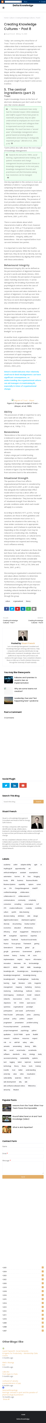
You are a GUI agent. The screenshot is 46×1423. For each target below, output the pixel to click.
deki (28, 916)
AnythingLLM (8, 869)
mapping (19, 987)
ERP (5, 936)
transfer (6, 1070)
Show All (6, 1399)
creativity (29, 908)
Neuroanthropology (9, 1390)
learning (6, 983)
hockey (22, 955)
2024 (23, 1271)
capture (30, 884)
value (15, 1074)
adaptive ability (26, 865)
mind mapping (8, 995)
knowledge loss (36, 971)
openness (7, 1007)
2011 (23, 1315)
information (37, 959)
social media (21, 1050)
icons (35, 955)
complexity (32, 900)
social (11, 1050)
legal (13, 983)
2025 (23, 1267)
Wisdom (16, 1090)
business (20, 880)
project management (11, 1030)
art (29, 869)
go (33, 948)
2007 (23, 1331)
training (38, 1066)
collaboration (24, 892)
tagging (12, 1062)
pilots (29, 1015)
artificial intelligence (10, 873)
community (21, 900)
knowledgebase (23, 979)
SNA (5, 1050)
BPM (12, 880)
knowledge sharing (29, 975)
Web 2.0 (27, 1078)
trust (13, 1070)
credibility (38, 908)
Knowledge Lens (22, 971)
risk (5, 1042)
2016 (23, 1295)
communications (9, 900)
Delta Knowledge (23, 5)
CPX (5, 908)
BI (24, 876)
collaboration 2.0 (9, 896)
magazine (37, 983)
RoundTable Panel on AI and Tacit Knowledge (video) (27, 1117)
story (24, 1054)
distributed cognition (28, 920)
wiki (26, 1082)
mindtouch (20, 995)
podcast (6, 1019)
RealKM (35, 1034)
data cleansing (24, 912)
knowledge (37, 967)
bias (29, 876)
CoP (37, 904)
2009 (23, 1323)
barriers (17, 876)
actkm (15, 865)
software (7, 1054)
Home (6, 18)
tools (30, 1066)
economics (7, 928)
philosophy (20, 1015)
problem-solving (32, 1023)
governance (15, 952)
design (35, 916)
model (29, 995)
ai (41, 865)
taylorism (28, 1062)
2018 (23, 1291)
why (20, 1082)
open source (31, 1003)
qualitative (7, 1034)
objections (7, 1003)
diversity (6, 924)
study (40, 1054)
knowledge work (9, 979)
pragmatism (8, 1023)
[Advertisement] (11, 1222)
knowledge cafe (9, 971)
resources (25, 1038)
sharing (27, 1046)
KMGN (15, 967)
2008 (23, 1327)
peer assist (19, 1011)
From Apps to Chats (10, 1374)
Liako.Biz (5, 1372)
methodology (18, 991)
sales (31, 1042)
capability (22, 884)
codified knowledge (10, 892)
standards (16, 1054)
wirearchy (7, 1090)
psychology (25, 1030)
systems (35, 1058)
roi (10, 1042)
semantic (7, 1046)
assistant (23, 873)
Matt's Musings (8, 1362)
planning (37, 1015)
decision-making (9, 916)
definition (21, 916)
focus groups (16, 944)
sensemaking (17, 1046)
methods (29, 991)
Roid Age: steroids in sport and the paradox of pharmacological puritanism (20, 1393)
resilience (16, 1038)
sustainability (24, 1058)
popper (30, 1019)
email (15, 932)
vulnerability (8, 1078)
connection (7, 904)
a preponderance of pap (11, 1383)
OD (15, 1003)
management (8, 987)
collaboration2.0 (23, 896)
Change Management (22, 888)
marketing (28, 987)
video (22, 1074)
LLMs (29, 983)
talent (20, 1062)
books (6, 880)
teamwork (37, 1062)
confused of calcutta (10, 1381)
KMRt (28, 967)
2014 (23, 1303)
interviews (17, 963)
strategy (32, 1054)
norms (27, 999)
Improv (27, 959)
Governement (27, 952)
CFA (10, 888)
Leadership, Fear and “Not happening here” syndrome (26, 699)
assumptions (33, 873)
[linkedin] (14, 785)
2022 (23, 1279)
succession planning (10, 1058)
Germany (19, 948)
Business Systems (9, 884)
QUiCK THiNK (18, 1034)
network (37, 995)
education (17, 928)
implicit (19, 959)
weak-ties (18, 1078)
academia (7, 865)
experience (23, 936)
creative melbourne (16, 908)
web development (10, 1082)
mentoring (7, 991)
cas (5, 888)
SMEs (34, 1046)
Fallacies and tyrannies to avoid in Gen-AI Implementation (25, 680)
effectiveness (28, 928)
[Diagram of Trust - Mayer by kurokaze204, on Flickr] (23, 400)
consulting (17, 904)
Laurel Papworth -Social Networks (15, 1351)
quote (28, 1034)
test (3, 1365)
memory (37, 987)
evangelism (13, 936)
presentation (19, 1023)
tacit (5, 1062)
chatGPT (35, 888)
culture (12, 18)
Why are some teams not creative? (25, 690)
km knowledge (34, 963)
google (6, 952)
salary (25, 1042)
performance (30, 1011)
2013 (23, 1307)
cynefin (13, 912)
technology (7, 1066)
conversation (28, 904)
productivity (26, 1027)
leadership (35, 979)
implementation (9, 959)
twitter (20, 1070)
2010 (23, 1319)
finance (6, 944)
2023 (23, 1275)
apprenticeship (20, 869)
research (7, 1038)
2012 (23, 1311)
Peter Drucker (8, 1015)
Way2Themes (31, 1421)
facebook (15, 940)
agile (35, 865)
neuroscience (17, 999)
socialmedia (32, 1050)
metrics (37, 991)
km (25, 963)
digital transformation (11, 920)
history (14, 955)
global (27, 948)
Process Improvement (11, 1027)
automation (7, 876)
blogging (37, 876)
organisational (18, 601)
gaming (36, 944)
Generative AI (8, 948)
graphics (38, 952)
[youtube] (23, 785)
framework (27, 944)
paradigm (29, 1007)
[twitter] (6, 785)
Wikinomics (32, 1086)
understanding (31, 1070)
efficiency (7, 932)
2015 (23, 1299)
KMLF (22, 967)
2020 (23, 1283)
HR (29, 955)
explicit (6, 940)
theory (28, 601)
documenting (17, 924)
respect (34, 1038)
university (7, 1074)
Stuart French (10, 34)
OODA (21, 1003)
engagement (24, 932)
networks (7, 999)
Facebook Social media (29, 940)
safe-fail (17, 1042)
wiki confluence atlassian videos (14, 1086)
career (39, 884)
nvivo (34, 999)
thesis (24, 1066)
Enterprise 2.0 (36, 932)
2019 (23, 1287)
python (34, 1030)
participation (8, 1011)
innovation (7, 963)
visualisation (31, 1074)
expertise (34, 936)
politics (22, 1019)
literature (22, 983)
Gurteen (6, 955)
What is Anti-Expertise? (23, 1127)
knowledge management (12, 975)
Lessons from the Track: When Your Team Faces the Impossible (28, 1106)
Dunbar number (30, 924)
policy (14, 1019)
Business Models (32, 880)
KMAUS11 (7, 967)
